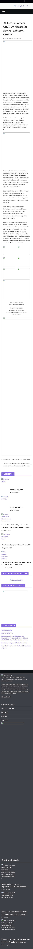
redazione (18, 38)
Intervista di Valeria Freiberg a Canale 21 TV (16, 459)
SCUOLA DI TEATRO (7, 708)
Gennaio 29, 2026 (6, 568)
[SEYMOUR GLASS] (16, 482)
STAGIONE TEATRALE (7, 705)
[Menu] (3, 11)
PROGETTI (4, 712)
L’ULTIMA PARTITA (16, 507)
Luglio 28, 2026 (14, 492)
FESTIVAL (4, 716)
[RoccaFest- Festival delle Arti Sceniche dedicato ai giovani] (16, 900)
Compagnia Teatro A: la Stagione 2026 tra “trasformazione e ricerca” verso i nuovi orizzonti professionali (15, 940)
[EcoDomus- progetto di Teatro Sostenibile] (16, 537)
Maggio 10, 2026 (6, 530)
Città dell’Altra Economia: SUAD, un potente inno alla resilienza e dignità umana (16, 564)
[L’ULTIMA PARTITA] (16, 500)
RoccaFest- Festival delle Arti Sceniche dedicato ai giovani (14, 913)
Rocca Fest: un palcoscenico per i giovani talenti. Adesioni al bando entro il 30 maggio (16, 465)
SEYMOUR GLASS (16, 490)
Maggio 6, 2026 (5, 917)
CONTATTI (4, 720)
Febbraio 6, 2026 (6, 945)
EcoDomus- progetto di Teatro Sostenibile (16, 545)
